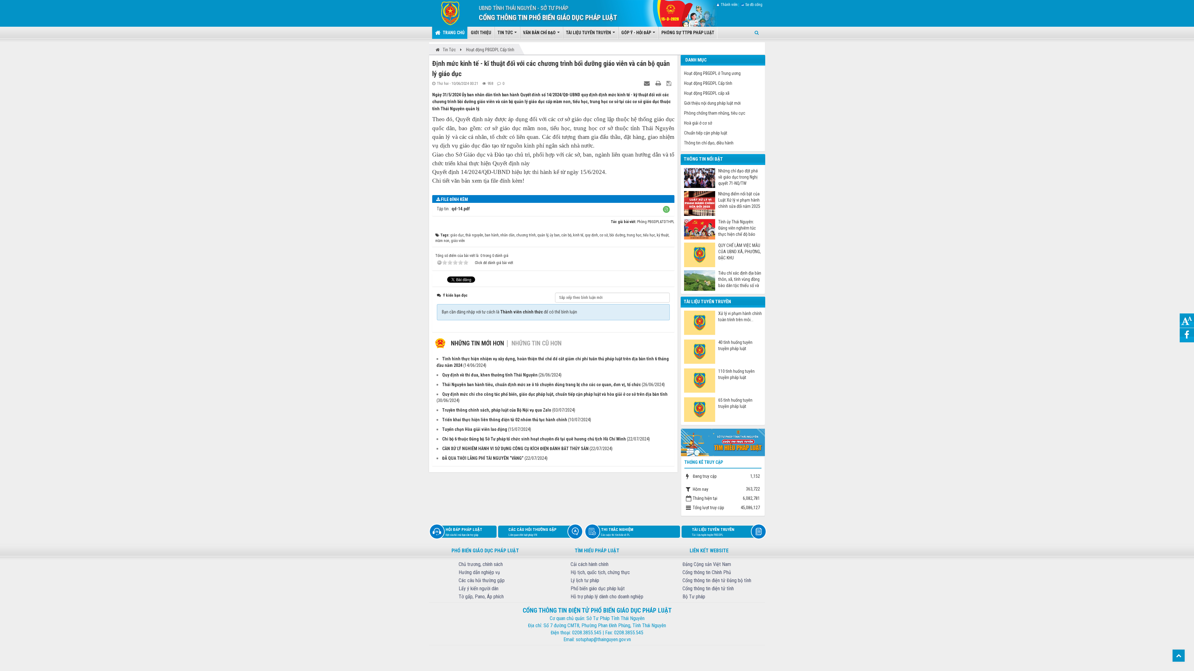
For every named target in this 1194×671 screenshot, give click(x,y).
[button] (666, 209)
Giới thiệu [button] (481, 32)
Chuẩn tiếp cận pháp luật (705, 132)
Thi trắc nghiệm (617, 531)
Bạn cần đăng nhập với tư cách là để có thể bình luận (509, 311)
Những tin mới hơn (477, 343)
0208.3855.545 (586, 633)
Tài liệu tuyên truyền (713, 531)
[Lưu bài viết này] (669, 83)
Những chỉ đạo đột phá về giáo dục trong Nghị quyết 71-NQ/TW (738, 177)
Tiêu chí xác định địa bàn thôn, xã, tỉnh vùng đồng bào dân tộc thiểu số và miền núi (739, 279)
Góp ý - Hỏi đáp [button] (636, 32)
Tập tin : (453, 208)
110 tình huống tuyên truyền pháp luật (736, 374)
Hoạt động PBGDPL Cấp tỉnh (708, 83)
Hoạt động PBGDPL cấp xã (706, 93)
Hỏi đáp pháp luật (464, 531)
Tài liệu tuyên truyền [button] (589, 32)
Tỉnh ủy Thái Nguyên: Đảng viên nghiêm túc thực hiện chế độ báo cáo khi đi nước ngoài (737, 228)
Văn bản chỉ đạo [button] (540, 32)
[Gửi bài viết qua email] (647, 83)
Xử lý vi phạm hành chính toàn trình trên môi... (740, 316)
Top (1179, 656)
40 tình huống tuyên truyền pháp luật (735, 345)
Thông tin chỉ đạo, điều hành (709, 142)
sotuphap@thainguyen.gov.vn (603, 639)
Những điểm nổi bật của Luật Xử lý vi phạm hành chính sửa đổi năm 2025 (739, 200)
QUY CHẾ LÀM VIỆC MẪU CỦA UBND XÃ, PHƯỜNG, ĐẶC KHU (739, 251)
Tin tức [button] (505, 32)
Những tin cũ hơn (536, 343)
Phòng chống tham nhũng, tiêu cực (714, 113)
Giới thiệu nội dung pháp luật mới (712, 103)
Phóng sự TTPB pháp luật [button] (687, 32)
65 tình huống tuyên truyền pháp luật (735, 403)
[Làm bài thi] (723, 441)
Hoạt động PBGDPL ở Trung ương (712, 73)
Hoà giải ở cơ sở (698, 123)
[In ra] (658, 83)
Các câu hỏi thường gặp (532, 531)
